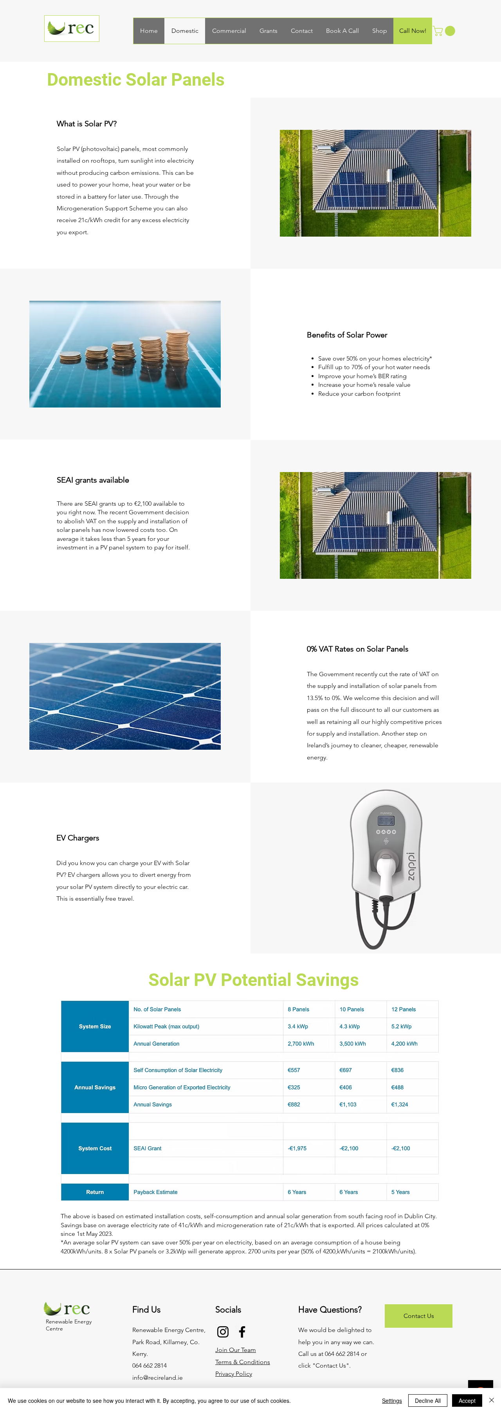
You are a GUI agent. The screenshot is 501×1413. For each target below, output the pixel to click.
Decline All (428, 1400)
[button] (445, 31)
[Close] (491, 1400)
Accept (467, 1400)
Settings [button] (392, 1400)
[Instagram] (223, 1331)
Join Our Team (235, 1350)
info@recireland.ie (157, 1377)
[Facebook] (242, 1331)
